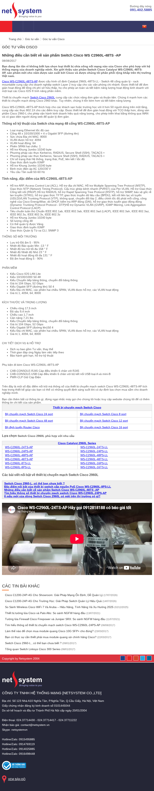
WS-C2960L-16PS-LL (94, 463)
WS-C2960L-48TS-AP (19, 459)
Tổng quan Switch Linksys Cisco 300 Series (39, 649)
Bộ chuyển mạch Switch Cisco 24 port (29, 414)
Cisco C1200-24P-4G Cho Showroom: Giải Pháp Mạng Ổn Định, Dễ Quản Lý (61, 595)
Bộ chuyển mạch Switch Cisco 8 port (103, 414)
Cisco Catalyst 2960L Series (77, 443)
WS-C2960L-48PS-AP (19, 455)
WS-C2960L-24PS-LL (94, 451)
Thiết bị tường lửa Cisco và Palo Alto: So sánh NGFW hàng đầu (52, 613)
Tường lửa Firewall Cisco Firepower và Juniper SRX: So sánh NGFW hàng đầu (62, 619)
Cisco (20, 81)
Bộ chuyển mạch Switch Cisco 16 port (104, 427)
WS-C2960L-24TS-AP (19, 447)
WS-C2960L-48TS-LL (94, 459)
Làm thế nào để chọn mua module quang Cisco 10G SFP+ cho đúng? (56, 631)
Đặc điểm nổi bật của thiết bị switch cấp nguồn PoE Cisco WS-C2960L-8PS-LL (57, 486)
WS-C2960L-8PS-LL (18, 467)
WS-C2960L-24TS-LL (94, 447)
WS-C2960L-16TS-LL (94, 467)
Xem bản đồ (16, 779)
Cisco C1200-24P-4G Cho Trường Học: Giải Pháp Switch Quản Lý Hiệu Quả (60, 601)
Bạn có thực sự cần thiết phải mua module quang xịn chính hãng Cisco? (57, 637)
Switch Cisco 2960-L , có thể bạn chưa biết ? (40, 643)
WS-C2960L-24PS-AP (19, 451)
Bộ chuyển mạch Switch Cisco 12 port (104, 420)
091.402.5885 (141, 10)
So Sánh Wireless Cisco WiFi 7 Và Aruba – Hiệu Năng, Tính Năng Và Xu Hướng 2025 (66, 607)
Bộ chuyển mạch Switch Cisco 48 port (29, 420)
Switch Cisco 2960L (42, 97)
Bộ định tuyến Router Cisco (22, 427)
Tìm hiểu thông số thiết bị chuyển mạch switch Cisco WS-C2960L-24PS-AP (55, 493)
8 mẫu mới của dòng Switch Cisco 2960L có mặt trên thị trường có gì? (52, 496)
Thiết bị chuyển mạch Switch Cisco (77, 407)
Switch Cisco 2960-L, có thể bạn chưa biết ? (34, 483)
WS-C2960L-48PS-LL (94, 455)
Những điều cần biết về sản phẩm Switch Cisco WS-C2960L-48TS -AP (51, 489)
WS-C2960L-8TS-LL (18, 463)
